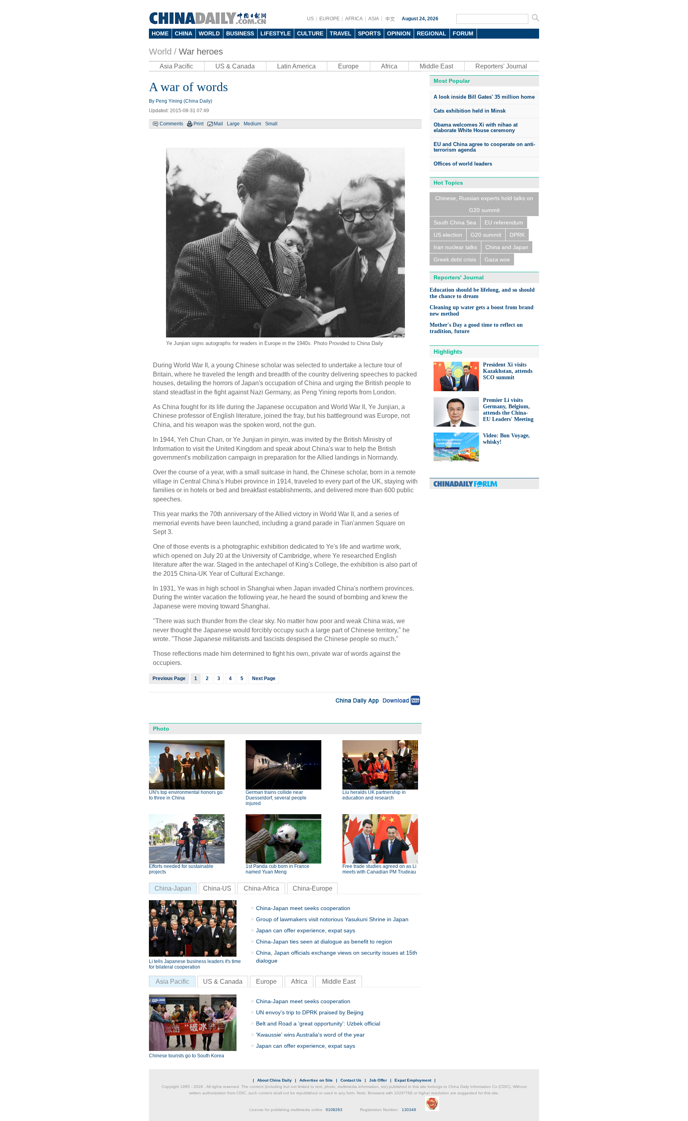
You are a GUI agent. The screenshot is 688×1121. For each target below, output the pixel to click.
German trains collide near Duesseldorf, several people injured (276, 798)
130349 (409, 1109)
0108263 (334, 1109)
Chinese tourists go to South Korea (186, 1056)
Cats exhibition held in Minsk (470, 111)
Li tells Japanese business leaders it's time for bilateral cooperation (195, 964)
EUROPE (329, 18)
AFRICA (354, 18)
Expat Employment (413, 1080)
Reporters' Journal (501, 66)
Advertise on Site (316, 1080)
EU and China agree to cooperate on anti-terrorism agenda (484, 147)
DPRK (517, 235)
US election (448, 235)
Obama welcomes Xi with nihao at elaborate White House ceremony (476, 127)
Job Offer (378, 1080)
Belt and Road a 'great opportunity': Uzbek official (318, 1023)
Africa (389, 66)
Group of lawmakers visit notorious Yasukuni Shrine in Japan (332, 919)
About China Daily (274, 1080)
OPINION (398, 33)
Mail (218, 124)
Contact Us (351, 1080)
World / (162, 52)
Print (198, 124)
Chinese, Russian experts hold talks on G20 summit (484, 204)
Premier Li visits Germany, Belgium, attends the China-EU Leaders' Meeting (508, 409)
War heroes (201, 52)
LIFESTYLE (275, 33)
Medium (252, 124)
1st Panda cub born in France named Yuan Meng (277, 869)
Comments (171, 124)
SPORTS (369, 33)
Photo (161, 728)
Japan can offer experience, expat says (305, 930)
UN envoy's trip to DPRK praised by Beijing (310, 1012)
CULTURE (310, 33)
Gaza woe (497, 259)
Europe (348, 66)
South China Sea (455, 222)
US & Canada (235, 66)
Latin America (296, 66)
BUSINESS (240, 33)
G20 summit (486, 235)
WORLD (209, 33)
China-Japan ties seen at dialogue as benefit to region (324, 941)
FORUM (463, 33)
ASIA (373, 18)
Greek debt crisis (455, 259)
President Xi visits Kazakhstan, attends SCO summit (507, 371)
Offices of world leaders (463, 164)
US (310, 18)
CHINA (183, 33)
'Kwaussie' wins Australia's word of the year (310, 1034)
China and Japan (506, 247)
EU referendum (504, 222)
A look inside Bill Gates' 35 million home (484, 97)
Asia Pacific (176, 66)
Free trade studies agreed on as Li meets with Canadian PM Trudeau (379, 869)
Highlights (448, 351)
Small (271, 124)
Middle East (436, 66)
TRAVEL (341, 33)
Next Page (264, 678)
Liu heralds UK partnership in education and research (374, 795)
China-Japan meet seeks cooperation (303, 908)
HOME (160, 33)
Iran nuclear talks (455, 247)
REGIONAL (431, 33)
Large (233, 124)
